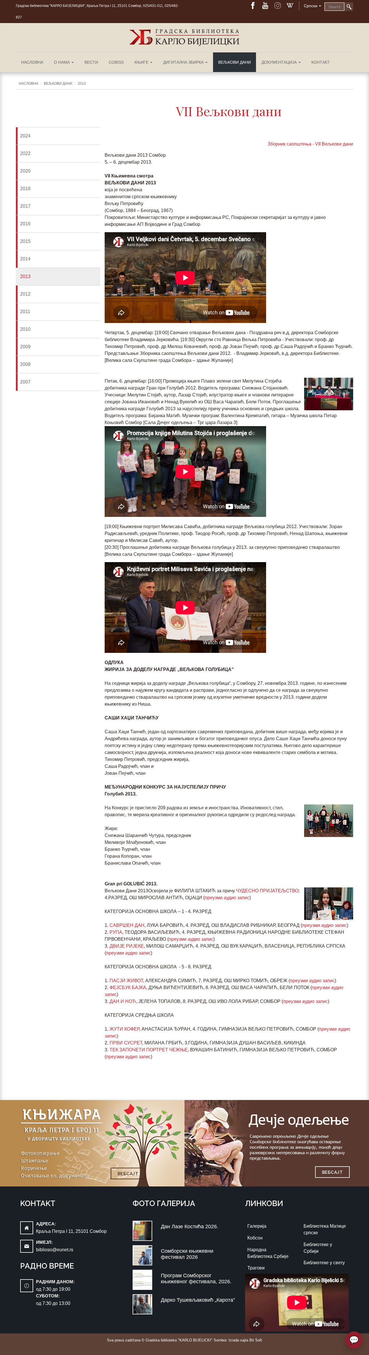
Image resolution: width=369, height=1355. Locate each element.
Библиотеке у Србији (318, 1248)
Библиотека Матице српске (325, 1229)
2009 (25, 346)
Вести (91, 62)
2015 (25, 241)
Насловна (32, 62)
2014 (25, 258)
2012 (25, 294)
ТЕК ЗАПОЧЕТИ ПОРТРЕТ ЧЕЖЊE (149, 1049)
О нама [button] (62, 62)
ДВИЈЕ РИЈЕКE (127, 946)
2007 (25, 381)
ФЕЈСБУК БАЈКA (128, 987)
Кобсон (255, 1237)
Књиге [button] (142, 62)
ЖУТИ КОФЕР (124, 1029)
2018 (25, 188)
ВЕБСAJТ (128, 1173)
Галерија (256, 1226)
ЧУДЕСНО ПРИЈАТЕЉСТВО (267, 890)
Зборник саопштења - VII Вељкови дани (310, 143)
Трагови (256, 1267)
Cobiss (116, 62)
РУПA (116, 932)
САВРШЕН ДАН (127, 925)
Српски (310, 5)
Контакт (320, 62)
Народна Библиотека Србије (268, 1253)
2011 (25, 311)
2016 (25, 223)
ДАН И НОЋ (123, 1001)
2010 (25, 329)
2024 (25, 135)
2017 (25, 206)
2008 (25, 364)
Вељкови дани (234, 62)
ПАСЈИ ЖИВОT (126, 980)
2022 (25, 153)
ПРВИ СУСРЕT (126, 1042)
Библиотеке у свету (324, 1262)
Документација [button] (279, 62)
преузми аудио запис (227, 897)
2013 (82, 84)
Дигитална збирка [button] (184, 62)
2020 (25, 171)
